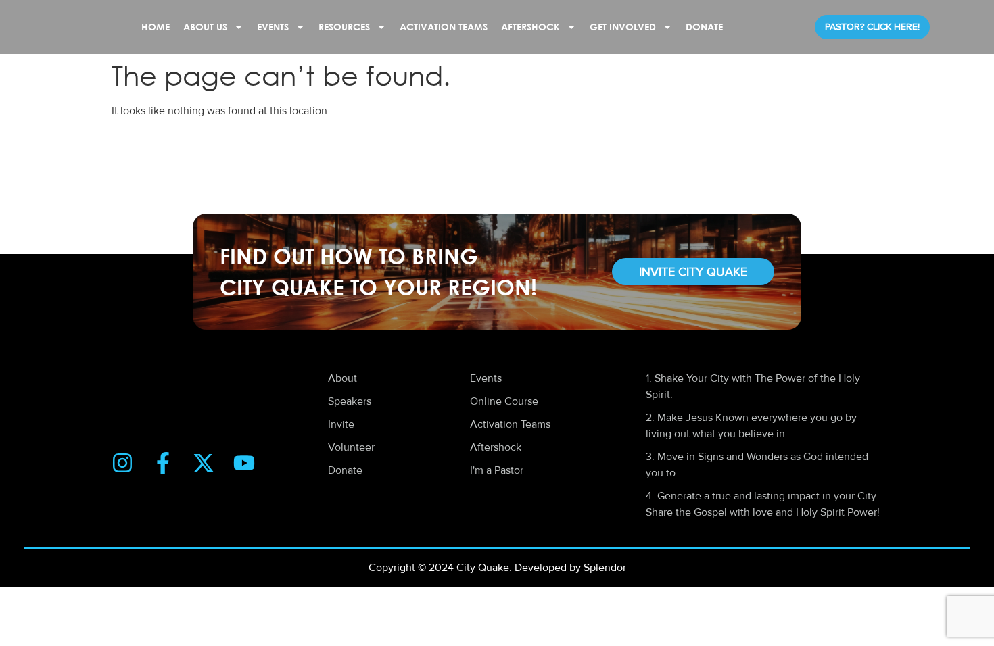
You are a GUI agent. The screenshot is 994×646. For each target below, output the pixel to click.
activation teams (444, 26)
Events (273, 26)
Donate (704, 26)
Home (155, 26)
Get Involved (623, 26)
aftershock (530, 26)
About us (205, 26)
